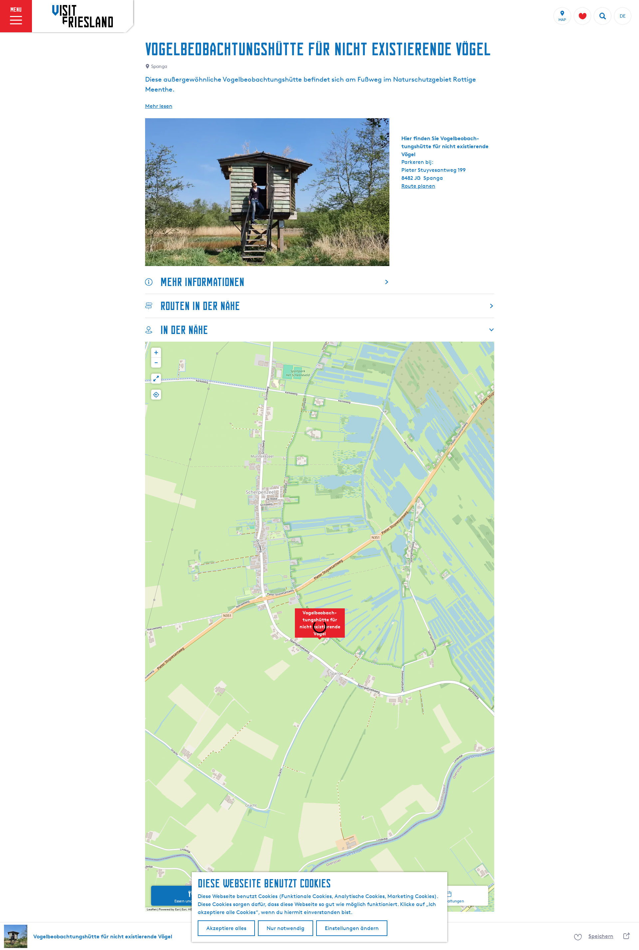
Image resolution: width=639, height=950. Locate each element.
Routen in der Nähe (200, 305)
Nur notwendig (286, 928)
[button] (320, 627)
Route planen (418, 186)
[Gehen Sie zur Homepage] (82, 16)
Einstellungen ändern (352, 928)
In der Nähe (184, 329)
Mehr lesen (158, 106)
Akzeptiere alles (226, 928)
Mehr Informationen (202, 281)
